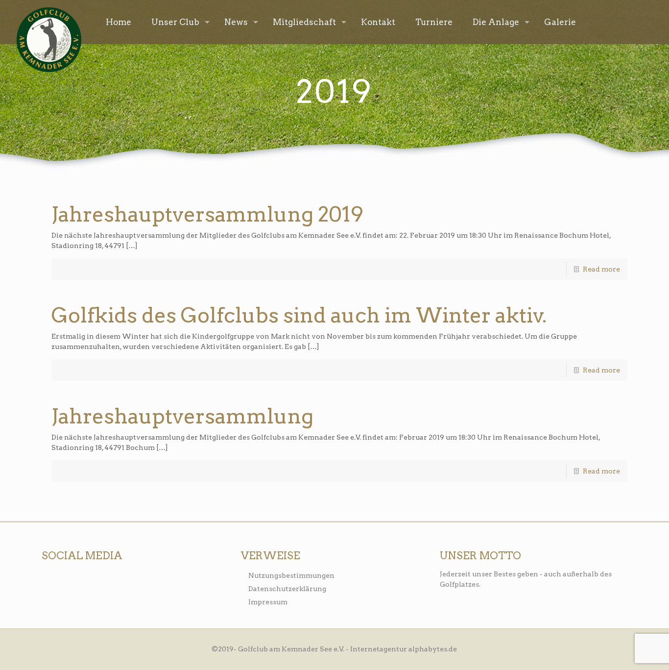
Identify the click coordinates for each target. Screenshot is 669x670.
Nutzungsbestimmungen (291, 575)
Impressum (267, 602)
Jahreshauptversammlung (182, 416)
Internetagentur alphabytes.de (403, 649)
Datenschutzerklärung (287, 589)
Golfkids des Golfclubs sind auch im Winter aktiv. (299, 315)
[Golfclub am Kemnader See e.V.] (49, 39)
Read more (601, 269)
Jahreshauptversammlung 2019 (207, 214)
